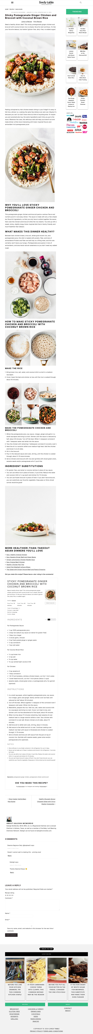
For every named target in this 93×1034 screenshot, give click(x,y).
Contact (68, 1008)
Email (7, 920)
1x (48, 619)
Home (6, 9)
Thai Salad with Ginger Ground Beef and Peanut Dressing (26, 569)
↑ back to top (46, 949)
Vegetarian (14, 1014)
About (68, 1010)
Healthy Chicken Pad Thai (15, 564)
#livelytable (43, 786)
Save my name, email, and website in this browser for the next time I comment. (30, 930)
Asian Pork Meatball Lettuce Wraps (18, 567)
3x (54, 619)
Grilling (14, 1019)
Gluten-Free (14, 1011)
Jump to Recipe (26, 21)
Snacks (36, 1021)
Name (7, 913)
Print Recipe (37, 21)
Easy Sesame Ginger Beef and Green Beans (21, 557)
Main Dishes (19, 9)
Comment (9, 898)
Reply (10, 856)
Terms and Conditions (53, 1031)
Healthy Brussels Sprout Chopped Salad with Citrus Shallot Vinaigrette (46, 801)
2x (51, 619)
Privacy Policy (36, 1031)
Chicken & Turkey (36, 1009)
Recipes (12, 9)
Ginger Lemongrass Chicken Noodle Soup (21, 560)
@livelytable (21, 786)
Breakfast (14, 1009)
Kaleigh (14, 600)
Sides (36, 1016)
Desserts (14, 1016)
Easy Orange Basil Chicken (16, 562)
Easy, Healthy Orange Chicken (17, 555)
